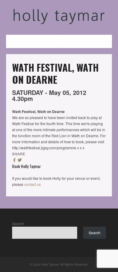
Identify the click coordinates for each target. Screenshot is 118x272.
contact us (32, 184)
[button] (59, 41)
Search (18, 223)
